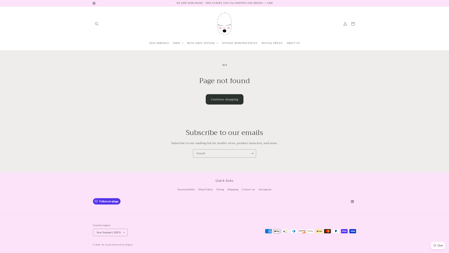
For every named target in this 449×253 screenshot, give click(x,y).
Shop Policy (205, 189)
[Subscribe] (252, 153)
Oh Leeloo (106, 244)
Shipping (232, 189)
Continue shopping (224, 99)
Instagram (265, 189)
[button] (97, 24)
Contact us (248, 189)
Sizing (220, 189)
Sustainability (186, 189)
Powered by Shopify (122, 244)
